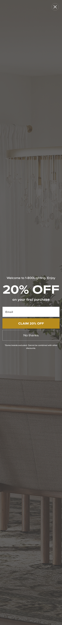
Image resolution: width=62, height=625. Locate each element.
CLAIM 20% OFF (31, 323)
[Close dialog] (55, 6)
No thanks (31, 335)
